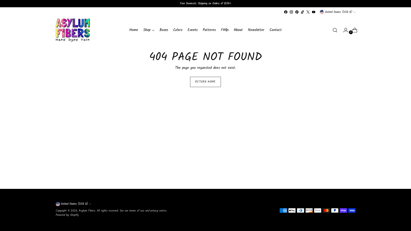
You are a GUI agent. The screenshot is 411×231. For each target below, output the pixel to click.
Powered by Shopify (67, 215)
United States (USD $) (338, 12)
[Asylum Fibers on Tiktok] (302, 12)
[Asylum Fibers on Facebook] (286, 12)
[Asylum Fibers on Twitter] (308, 12)
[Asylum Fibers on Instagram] (291, 12)
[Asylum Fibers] (73, 30)
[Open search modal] (335, 30)
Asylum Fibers (87, 211)
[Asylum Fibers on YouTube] (314, 12)
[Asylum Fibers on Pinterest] (297, 12)
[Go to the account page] (344, 30)
